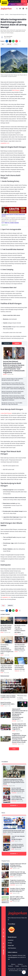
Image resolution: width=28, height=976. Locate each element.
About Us (13, 4)
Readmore (13, 805)
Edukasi (17, 343)
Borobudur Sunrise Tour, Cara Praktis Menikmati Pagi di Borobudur (12, 403)
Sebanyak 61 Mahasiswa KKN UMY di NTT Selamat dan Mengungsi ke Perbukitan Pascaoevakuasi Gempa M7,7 (19, 714)
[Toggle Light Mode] (20, 8)
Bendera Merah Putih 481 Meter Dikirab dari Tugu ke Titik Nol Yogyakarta (19, 726)
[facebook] (7, 41)
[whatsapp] (13, 41)
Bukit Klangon (16, 90)
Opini (11, 901)
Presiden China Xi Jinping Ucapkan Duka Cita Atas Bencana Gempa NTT (8, 696)
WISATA (6, 14)
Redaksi (25, 4)
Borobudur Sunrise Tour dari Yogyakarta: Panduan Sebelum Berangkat (20, 629)
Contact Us (19, 4)
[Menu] (23, 8)
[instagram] (3, 936)
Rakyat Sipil (11, 945)
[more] (20, 41)
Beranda (2, 14)
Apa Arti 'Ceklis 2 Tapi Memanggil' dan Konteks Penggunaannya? (17, 898)
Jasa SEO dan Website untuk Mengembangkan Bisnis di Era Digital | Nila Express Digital (18, 838)
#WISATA (10, 605)
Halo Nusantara (12, 948)
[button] (11, 50)
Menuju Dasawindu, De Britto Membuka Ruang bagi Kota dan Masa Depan (12, 392)
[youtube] (3, 947)
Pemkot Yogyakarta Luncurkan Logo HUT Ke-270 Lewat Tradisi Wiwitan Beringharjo (13, 387)
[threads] (3, 940)
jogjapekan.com (5, 143)
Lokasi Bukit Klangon (6, 413)
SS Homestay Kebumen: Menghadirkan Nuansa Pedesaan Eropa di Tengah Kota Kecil (7, 649)
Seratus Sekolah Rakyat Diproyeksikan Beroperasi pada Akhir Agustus (12, 379)
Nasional (14, 720)
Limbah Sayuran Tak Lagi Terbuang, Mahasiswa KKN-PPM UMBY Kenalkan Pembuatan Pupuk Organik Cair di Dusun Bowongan (13, 681)
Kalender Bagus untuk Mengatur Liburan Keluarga (20, 667)
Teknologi (17, 670)
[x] (10, 41)
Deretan (10, 942)
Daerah (2, 705)
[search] (17, 8)
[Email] (16, 41)
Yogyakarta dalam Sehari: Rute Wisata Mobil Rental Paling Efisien (6, 668)
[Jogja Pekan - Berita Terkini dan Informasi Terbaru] (6, 8)
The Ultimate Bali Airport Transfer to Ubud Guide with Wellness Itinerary (20, 647)
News (11, 868)
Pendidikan (5, 785)
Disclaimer (10, 966)
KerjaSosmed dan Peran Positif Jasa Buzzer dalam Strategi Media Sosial (14, 831)
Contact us (20, 964)
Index (13, 748)
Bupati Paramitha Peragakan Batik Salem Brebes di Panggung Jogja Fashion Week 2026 (8, 703)
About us (13, 964)
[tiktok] (3, 943)
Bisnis (2, 672)
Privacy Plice (24, 966)
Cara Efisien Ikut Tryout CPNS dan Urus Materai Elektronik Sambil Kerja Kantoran (13, 383)
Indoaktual (10, 940)
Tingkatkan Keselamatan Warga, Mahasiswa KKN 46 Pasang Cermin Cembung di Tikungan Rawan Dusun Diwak (19, 738)
